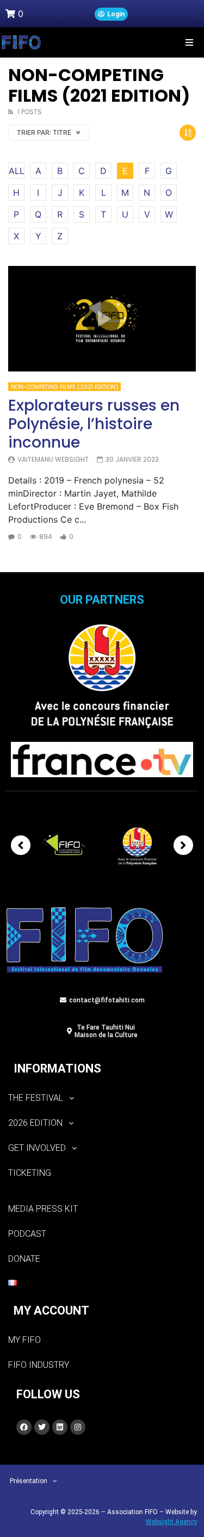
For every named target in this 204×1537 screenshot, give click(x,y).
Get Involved (37, 1148)
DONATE (24, 1259)
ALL (16, 170)
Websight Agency (171, 1522)
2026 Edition (35, 1123)
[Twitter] (42, 1427)
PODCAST (27, 1234)
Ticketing (29, 1173)
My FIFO (24, 1340)
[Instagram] (77, 1427)
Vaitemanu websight (53, 459)
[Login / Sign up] (111, 14)
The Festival (35, 1098)
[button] (189, 42)
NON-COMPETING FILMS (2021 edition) (64, 387)
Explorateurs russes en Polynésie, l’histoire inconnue (94, 424)
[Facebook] (24, 1427)
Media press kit (43, 1209)
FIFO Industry (38, 1365)
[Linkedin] (59, 1427)
